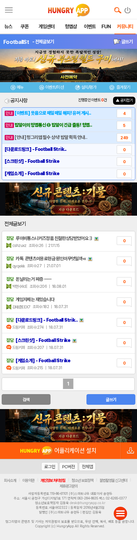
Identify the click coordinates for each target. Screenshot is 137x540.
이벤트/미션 (54, 87)
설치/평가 (88, 87)
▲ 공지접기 (124, 100)
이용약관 (28, 480)
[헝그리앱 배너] (68, 425)
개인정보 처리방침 (53, 480)
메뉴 (20, 87)
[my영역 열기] (9, 9)
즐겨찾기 (122, 87)
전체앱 (87, 466)
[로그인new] (128, 8)
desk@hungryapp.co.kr (87, 503)
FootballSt (16, 42)
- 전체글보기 (43, 41)
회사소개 (10, 480)
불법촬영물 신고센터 (113, 480)
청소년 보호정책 (82, 480)
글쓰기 (127, 41)
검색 (26, 399)
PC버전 (68, 466)
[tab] (17, 88)
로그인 (49, 466)
